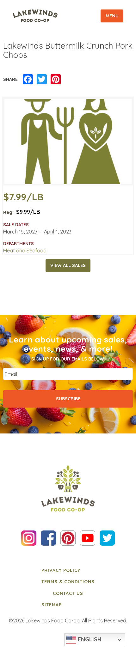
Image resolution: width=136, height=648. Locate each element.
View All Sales (68, 265)
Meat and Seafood (24, 250)
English (89, 639)
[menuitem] (68, 570)
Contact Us (68, 593)
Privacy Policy (60, 570)
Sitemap (51, 605)
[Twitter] (42, 79)
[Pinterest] (56, 79)
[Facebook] (28, 79)
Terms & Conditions (68, 581)
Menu (112, 16)
